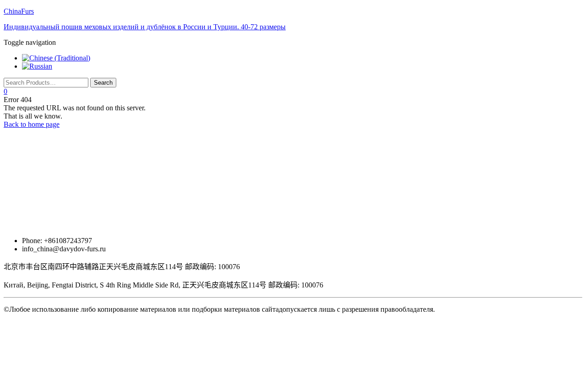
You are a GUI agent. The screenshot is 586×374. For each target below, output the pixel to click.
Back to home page (32, 124)
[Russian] (37, 66)
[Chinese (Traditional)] (56, 58)
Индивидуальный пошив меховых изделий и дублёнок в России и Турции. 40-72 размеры (145, 27)
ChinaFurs (19, 11)
